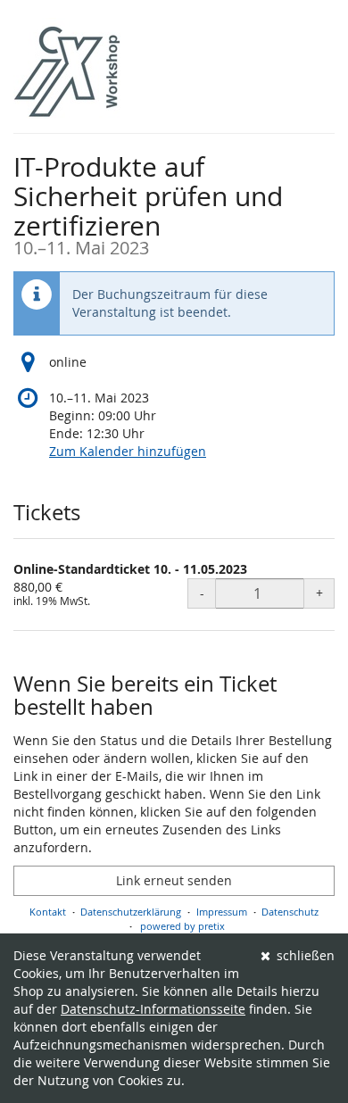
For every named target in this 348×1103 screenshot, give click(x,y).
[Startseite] (66, 71)
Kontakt (47, 911)
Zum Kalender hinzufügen (127, 451)
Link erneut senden (174, 880)
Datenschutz (290, 911)
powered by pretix (182, 926)
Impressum (221, 911)
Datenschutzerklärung (130, 911)
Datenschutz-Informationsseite (153, 1008)
